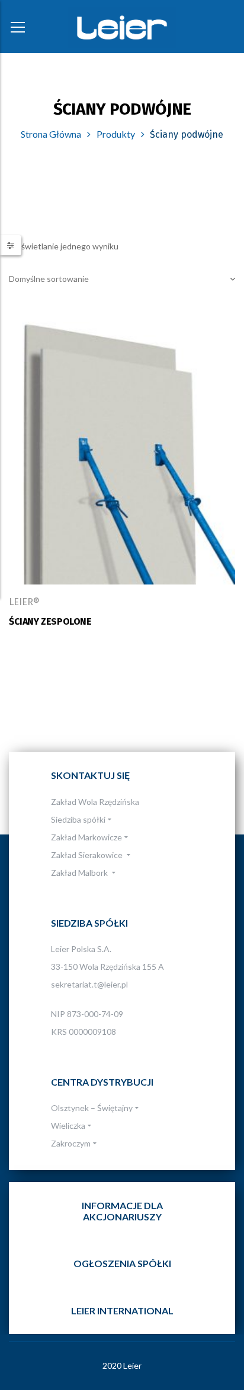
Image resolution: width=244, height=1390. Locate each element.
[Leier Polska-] (122, 26)
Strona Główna (51, 133)
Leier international (122, 1310)
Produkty (116, 133)
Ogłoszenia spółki (122, 1263)
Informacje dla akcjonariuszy (122, 1211)
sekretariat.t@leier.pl (89, 984)
